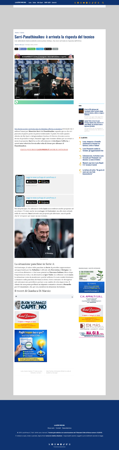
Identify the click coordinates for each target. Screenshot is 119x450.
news (80, 105)
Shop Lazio (51, 428)
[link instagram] (80, 2)
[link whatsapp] (89, 2)
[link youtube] (83, 2)
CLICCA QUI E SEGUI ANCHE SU (44, 149)
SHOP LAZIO (47, 2)
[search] (103, 2)
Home (17, 32)
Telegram (40, 48)
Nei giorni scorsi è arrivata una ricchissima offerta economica (38, 129)
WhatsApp (32, 48)
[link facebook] (78, 2)
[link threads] (98, 2)
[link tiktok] (92, 2)
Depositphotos (66, 428)
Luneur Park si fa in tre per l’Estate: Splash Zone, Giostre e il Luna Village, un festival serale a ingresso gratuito (93, 123)
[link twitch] (95, 2)
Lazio (30, 2)
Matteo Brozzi (19, 44)
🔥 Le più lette (83, 138)
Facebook (23, 48)
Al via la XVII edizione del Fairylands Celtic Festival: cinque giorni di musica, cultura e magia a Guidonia (94, 112)
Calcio (34, 2)
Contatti (54, 2)
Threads (49, 48)
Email (56, 48)
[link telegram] (86, 2)
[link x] (75, 2)
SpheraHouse (62, 446)
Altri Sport (40, 2)
